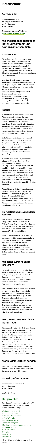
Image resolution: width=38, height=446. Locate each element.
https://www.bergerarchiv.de (13, 33)
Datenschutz (7, 434)
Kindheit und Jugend (10, 413)
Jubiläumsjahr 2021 (9, 427)
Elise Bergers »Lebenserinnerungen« (16, 425)
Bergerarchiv (10, 399)
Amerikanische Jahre (10, 423)
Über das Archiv (8, 430)
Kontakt (5, 432)
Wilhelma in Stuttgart (10, 420)
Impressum (6, 437)
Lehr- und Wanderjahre (11, 416)
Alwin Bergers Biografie (11, 411)
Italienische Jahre (9, 418)
